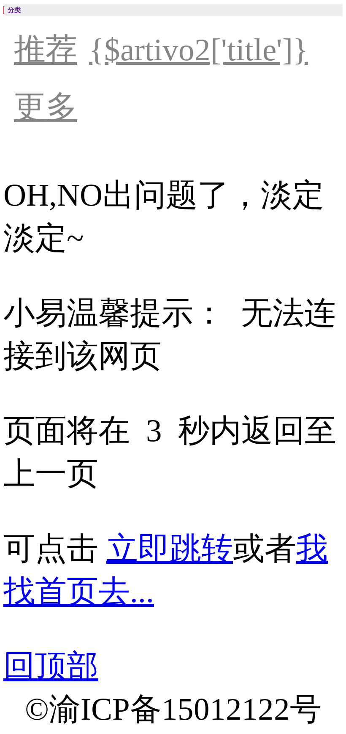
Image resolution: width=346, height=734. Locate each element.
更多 (45, 106)
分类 (14, 9)
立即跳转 (169, 548)
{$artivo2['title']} (198, 49)
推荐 (45, 49)
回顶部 (50, 665)
